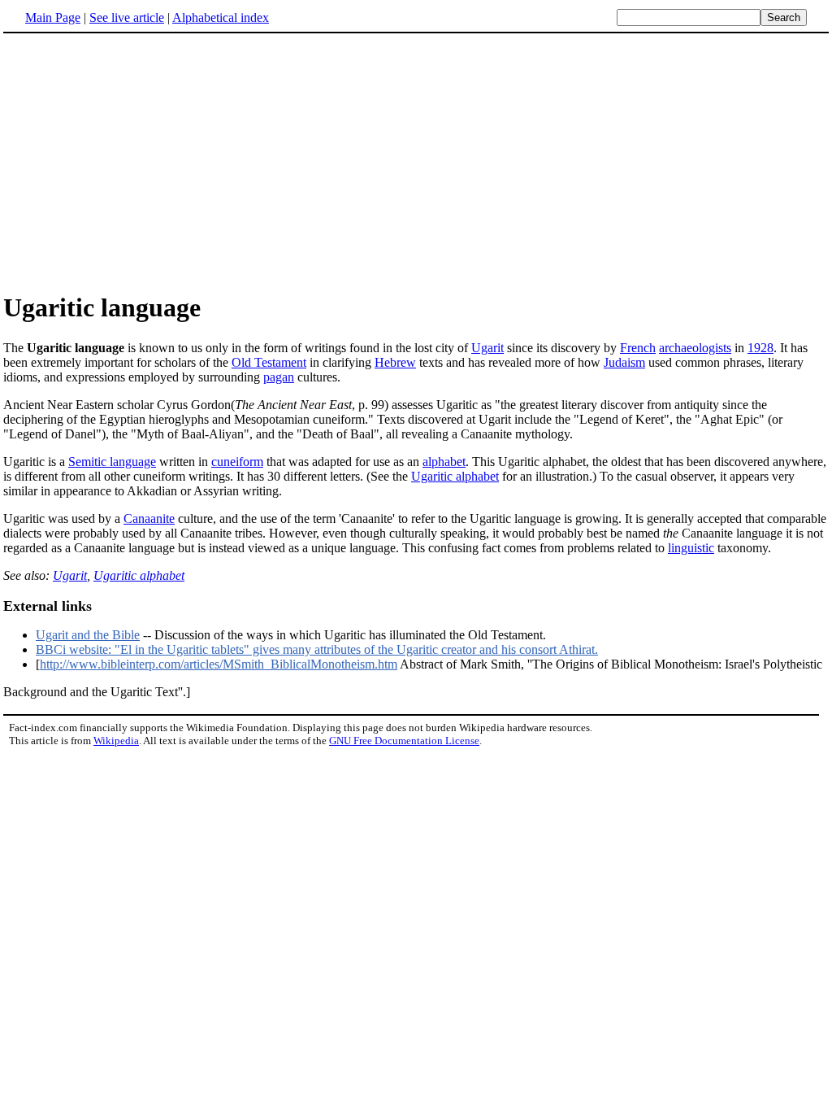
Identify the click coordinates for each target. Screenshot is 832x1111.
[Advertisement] (139, 162)
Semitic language (112, 461)
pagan (278, 377)
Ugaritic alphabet (455, 476)
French (638, 348)
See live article (126, 17)
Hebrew (395, 362)
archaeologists (695, 348)
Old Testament (269, 362)
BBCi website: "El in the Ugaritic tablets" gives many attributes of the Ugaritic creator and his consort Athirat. (317, 649)
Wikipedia (116, 740)
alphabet (444, 461)
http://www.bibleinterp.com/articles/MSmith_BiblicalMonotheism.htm (218, 664)
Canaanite (149, 518)
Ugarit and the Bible (88, 635)
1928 (761, 348)
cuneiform (237, 461)
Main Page (52, 17)
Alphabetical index (220, 17)
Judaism (624, 362)
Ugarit (487, 348)
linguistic (691, 548)
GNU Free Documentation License (404, 740)
